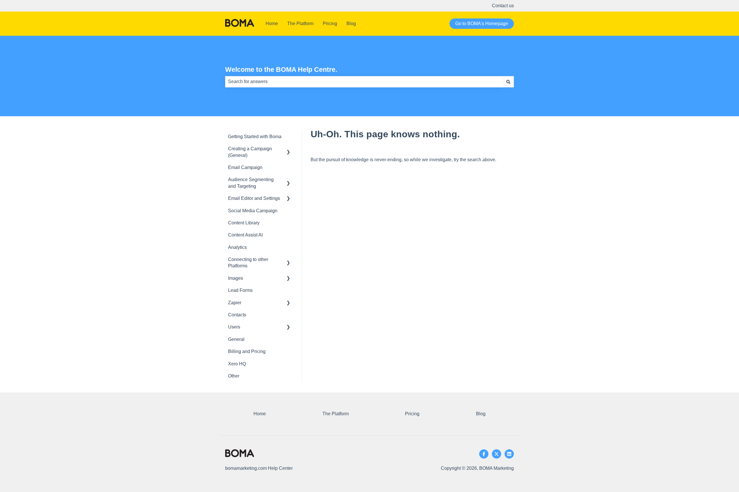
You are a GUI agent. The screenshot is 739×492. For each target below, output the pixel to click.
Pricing (330, 23)
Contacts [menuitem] (237, 314)
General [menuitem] (236, 339)
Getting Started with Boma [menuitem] (254, 136)
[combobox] (364, 81)
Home (272, 23)
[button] (288, 149)
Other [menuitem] (233, 375)
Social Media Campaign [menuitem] (252, 210)
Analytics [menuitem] (237, 247)
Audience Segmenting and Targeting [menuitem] (251, 182)
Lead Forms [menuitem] (240, 290)
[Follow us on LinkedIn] (509, 454)
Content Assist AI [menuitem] (245, 234)
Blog (351, 23)
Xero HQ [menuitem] (237, 363)
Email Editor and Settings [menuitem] (254, 198)
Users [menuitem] (234, 326)
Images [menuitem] (235, 278)
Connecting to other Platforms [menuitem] (248, 262)
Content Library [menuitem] (244, 222)
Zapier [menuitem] (234, 302)
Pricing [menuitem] (412, 413)
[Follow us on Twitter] (496, 454)
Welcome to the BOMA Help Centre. (281, 69)
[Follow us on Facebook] (483, 454)
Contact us (503, 5)
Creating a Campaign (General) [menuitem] (250, 151)
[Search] (508, 81)
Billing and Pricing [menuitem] (247, 351)
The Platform (300, 23)
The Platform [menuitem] (335, 413)
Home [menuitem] (259, 413)
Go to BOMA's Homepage (481, 23)
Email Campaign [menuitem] (245, 167)
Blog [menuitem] (481, 413)
